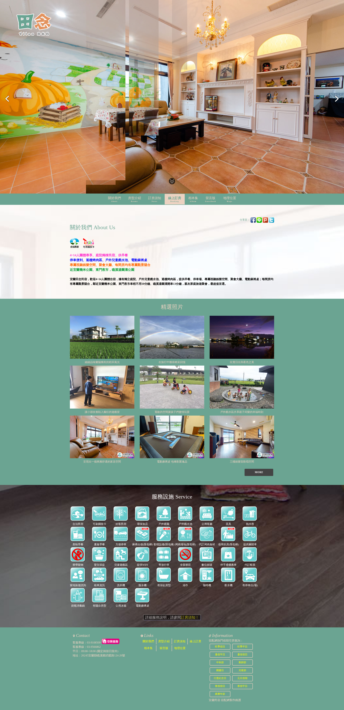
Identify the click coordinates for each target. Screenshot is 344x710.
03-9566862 (94, 646)
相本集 (193, 199)
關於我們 (114, 199)
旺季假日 (220, 646)
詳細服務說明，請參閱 (172, 617)
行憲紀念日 (220, 678)
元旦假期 (242, 678)
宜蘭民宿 (214, 700)
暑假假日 (242, 654)
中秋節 (220, 662)
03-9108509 (94, 642)
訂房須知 (154, 199)
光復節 (242, 670)
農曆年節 (220, 694)
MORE (259, 472)
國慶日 (220, 670)
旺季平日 (242, 646)
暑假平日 (220, 654)
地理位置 (229, 199)
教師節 (242, 662)
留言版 (210, 199)
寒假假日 (220, 686)
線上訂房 (174, 199)
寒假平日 (242, 686)
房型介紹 (134, 199)
